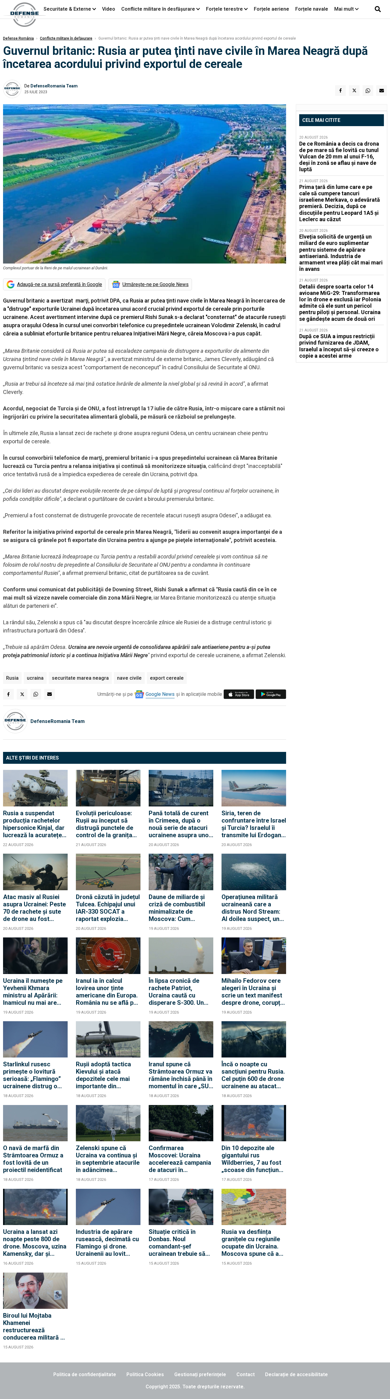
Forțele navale (311, 9)
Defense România (18, 38)
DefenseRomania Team (54, 85)
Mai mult (344, 9)
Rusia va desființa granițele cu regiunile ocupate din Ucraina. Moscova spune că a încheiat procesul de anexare (251, 1242)
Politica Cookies (145, 1374)
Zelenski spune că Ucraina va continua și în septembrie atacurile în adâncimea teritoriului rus (108, 1159)
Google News (160, 694)
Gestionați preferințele (200, 1374)
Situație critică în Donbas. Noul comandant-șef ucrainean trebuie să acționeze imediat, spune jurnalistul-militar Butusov (177, 1242)
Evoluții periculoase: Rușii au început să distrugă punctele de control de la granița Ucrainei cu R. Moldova (108, 824)
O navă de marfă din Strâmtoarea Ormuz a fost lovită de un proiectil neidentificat (33, 1159)
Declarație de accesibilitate (296, 1374)
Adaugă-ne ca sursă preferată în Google (59, 284)
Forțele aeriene (271, 9)
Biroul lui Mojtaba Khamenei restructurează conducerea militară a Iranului (33, 1326)
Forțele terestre (224, 9)
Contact (245, 1374)
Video (108, 9)
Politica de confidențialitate (84, 1374)
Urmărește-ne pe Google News (155, 284)
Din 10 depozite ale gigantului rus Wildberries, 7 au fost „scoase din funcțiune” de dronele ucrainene (253, 1159)
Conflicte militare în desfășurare (158, 9)
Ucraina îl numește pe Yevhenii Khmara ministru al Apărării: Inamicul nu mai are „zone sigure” (32, 991)
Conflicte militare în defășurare (66, 38)
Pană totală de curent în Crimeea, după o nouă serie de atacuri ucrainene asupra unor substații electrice (180, 824)
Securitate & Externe (67, 9)
